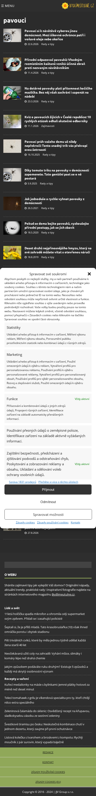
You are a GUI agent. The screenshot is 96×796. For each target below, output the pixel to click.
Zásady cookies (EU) (48, 781)
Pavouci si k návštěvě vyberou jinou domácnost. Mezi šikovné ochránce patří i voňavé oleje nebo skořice (55, 35)
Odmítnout (48, 502)
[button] (89, 273)
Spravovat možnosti (48, 514)
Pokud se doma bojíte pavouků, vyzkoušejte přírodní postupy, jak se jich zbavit (57, 225)
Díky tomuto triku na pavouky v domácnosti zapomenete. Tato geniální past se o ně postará (57, 174)
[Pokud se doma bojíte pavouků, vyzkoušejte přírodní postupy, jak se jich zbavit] (12, 228)
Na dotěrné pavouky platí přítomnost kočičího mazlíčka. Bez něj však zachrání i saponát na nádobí (58, 92)
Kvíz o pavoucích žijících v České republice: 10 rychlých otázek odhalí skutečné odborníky (58, 119)
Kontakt (75, 522)
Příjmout (48, 489)
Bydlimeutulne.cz (63, 594)
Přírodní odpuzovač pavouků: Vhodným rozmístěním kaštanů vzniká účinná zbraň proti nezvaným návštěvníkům (55, 64)
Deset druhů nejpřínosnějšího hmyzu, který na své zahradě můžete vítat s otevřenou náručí (58, 250)
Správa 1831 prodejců (22, 482)
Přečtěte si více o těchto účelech (58, 482)
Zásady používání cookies (53, 522)
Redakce (48, 752)
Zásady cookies (25, 522)
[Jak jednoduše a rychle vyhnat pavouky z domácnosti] (12, 203)
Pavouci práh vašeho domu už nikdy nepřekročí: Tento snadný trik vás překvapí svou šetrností (56, 145)
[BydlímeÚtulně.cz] (78, 6)
